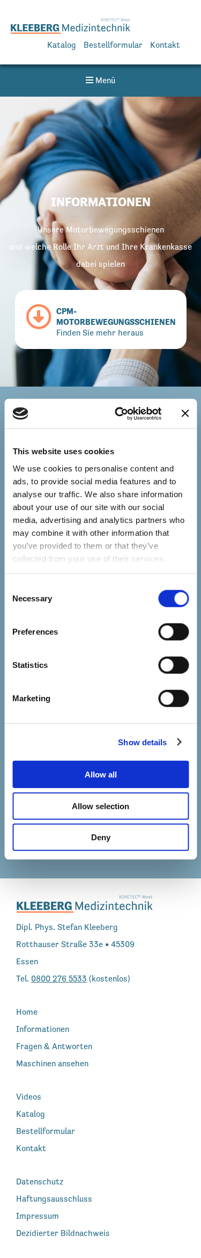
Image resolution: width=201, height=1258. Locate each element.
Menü (104, 80)
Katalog (61, 45)
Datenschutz (39, 1181)
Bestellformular (113, 45)
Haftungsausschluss (54, 1199)
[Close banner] (185, 413)
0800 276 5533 (59, 978)
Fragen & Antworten (54, 1046)
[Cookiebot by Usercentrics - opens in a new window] (119, 413)
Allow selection (100, 805)
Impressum (37, 1216)
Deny (100, 837)
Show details (142, 741)
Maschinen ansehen (52, 1063)
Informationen (42, 1029)
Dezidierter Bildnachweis (63, 1233)
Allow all (101, 774)
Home (27, 1012)
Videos (28, 1097)
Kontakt (165, 45)
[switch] (173, 632)
